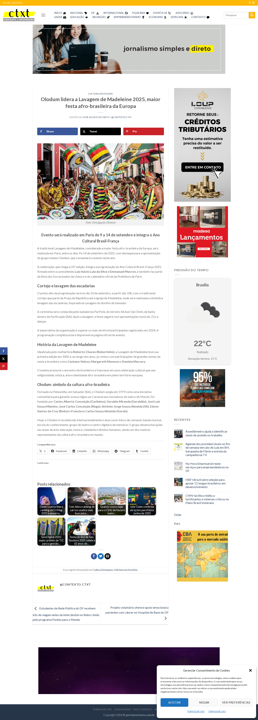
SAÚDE (58, 17)
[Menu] (43, 15)
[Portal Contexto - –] (19, 15)
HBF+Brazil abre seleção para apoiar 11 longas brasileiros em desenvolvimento (205, 483)
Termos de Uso (102, 709)
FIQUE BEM (138, 12)
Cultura (93, 93)
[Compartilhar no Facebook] (94, 556)
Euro (177, 523)
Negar (204, 702)
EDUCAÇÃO (77, 17)
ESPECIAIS (177, 17)
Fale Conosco (142, 709)
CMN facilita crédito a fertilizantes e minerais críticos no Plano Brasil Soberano (207, 499)
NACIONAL (76, 12)
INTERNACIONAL (113, 12)
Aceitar (174, 702)
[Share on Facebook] (4, 351)
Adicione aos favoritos (125, 569)
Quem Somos (122, 709)
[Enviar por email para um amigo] (107, 556)
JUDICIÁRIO (182, 12)
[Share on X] (4, 358)
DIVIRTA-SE (160, 12)
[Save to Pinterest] (4, 366)
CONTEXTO (198, 17)
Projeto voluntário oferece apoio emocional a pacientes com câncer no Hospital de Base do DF (137, 610)
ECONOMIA (156, 17)
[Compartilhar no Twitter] (101, 556)
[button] (250, 670)
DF (93, 12)
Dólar (178, 514)
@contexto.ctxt (121, 117)
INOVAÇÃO (99, 17)
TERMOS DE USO (196, 711)
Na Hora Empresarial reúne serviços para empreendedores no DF (207, 467)
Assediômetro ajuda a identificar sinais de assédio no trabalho (206, 433)
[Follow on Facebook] (250, 3)
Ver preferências (236, 702)
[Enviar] (252, 15)
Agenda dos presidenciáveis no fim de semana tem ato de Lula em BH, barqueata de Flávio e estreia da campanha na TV (207, 449)
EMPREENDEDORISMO (127, 17)
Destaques (106, 93)
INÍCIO (58, 12)
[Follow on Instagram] (253, 3)
